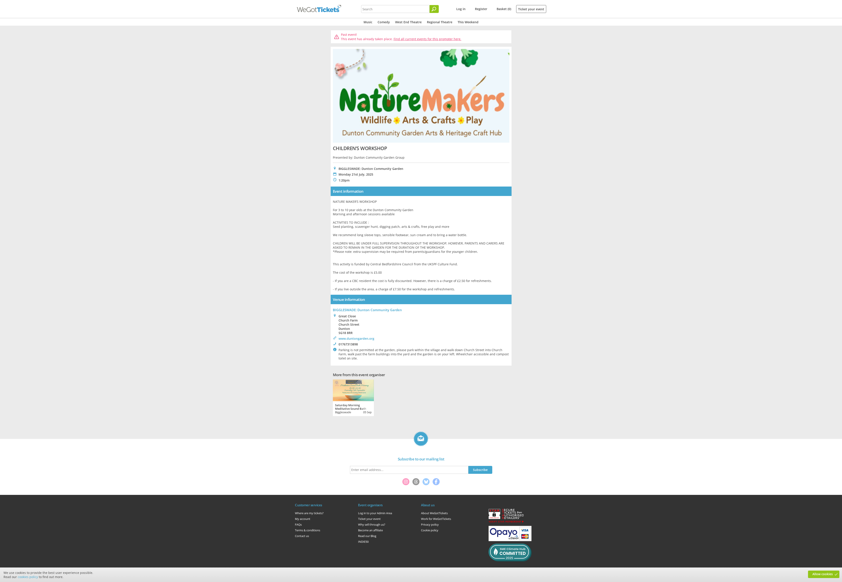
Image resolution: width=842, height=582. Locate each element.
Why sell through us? (371, 524)
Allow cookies (822, 574)
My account (302, 519)
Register (481, 9)
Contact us (302, 536)
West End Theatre (408, 22)
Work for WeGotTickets (436, 519)
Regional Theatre (439, 22)
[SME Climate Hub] (510, 560)
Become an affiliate (370, 530)
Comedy (384, 22)
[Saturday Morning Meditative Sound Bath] (353, 389)
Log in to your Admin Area (375, 513)
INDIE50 (363, 542)
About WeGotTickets (434, 513)
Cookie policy (429, 530)
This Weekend (468, 22)
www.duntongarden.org (356, 338)
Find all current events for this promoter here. (427, 39)
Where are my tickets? (309, 513)
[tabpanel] (353, 397)
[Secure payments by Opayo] (510, 540)
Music (368, 22)
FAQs (298, 524)
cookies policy (28, 577)
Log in (461, 9)
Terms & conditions (307, 530)
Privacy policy (430, 524)
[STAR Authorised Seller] (506, 522)
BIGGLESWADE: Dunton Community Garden (367, 310)
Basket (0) (504, 9)
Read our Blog (367, 536)
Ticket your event (531, 9)
